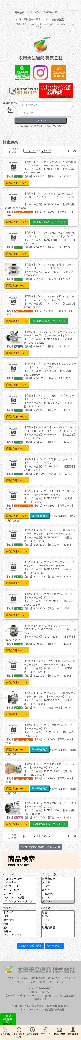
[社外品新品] (58, 928)
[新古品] (58, 916)
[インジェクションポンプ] (19, 901)
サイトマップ (56, 981)
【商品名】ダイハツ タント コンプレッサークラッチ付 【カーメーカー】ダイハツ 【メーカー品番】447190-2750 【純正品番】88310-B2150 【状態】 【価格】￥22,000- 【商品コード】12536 (39, 573)
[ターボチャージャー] (19, 894)
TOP (10, 978)
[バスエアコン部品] (19, 898)
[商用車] (19, 931)
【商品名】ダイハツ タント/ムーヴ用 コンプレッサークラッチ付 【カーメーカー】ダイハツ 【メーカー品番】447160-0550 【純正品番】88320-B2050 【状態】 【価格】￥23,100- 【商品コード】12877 (39, 704)
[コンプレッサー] (19, 886)
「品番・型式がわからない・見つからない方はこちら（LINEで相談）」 (40, 25)
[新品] (58, 912)
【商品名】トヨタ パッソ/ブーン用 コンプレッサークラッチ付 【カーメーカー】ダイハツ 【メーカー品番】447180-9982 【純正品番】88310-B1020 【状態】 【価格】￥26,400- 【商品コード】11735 (39, 342)
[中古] (58, 924)
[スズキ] (58, 882)
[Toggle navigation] (72, 7)
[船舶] (19, 928)
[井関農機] (58, 894)
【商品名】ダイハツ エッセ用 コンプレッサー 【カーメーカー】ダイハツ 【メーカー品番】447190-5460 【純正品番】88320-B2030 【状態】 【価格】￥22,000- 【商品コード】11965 (40, 406)
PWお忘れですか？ (56, 126)
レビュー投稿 (37, 981)
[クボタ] (58, 898)
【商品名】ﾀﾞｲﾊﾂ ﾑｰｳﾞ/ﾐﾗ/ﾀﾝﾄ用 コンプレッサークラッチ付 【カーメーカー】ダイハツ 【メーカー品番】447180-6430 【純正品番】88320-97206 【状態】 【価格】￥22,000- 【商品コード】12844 (39, 672)
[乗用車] (19, 924)
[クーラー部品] (19, 890)
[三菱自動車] (58, 879)
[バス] (19, 916)
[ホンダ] (58, 890)
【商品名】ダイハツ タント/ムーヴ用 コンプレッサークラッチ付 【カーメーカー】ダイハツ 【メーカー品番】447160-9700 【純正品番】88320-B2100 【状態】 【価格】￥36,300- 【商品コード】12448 (39, 541)
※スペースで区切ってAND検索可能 (42, 12)
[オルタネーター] (19, 879)
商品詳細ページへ (16, 182)
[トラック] (19, 912)
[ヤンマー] (58, 886)
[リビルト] (58, 920)
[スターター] (19, 882)
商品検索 (19, 12)
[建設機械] (19, 920)
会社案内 (22, 978)
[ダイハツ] (58, 901)
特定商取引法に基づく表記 (45, 978)
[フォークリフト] (19, 935)
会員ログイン (10, 103)
